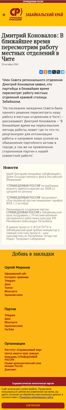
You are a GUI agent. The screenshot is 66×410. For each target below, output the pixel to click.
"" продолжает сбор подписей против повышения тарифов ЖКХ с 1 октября (33, 200)
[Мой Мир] (50, 72)
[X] (54, 72)
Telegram (10, 280)
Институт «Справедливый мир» (23, 349)
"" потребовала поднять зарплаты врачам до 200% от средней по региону (30, 188)
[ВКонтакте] (41, 72)
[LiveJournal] (58, 72)
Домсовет (10, 369)
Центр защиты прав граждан (22, 353)
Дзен (7, 284)
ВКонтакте (11, 291)
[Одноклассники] (45, 72)
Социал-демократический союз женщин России (23, 364)
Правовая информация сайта (36, 397)
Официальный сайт (16, 273)
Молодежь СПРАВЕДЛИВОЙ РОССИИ (21, 358)
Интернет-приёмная (16, 277)
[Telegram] (62, 72)
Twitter (9, 287)
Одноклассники (14, 294)
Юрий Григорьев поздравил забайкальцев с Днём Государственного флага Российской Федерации (32, 176)
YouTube (9, 329)
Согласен (33, 405)
